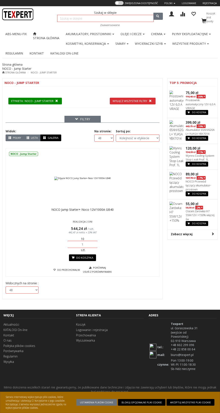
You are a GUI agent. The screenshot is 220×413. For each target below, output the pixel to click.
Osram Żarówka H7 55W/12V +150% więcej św (200, 215)
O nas (7, 340)
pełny (16, 138)
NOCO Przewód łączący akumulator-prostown (198, 185)
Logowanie (189, 3)
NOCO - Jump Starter (44, 72)
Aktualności (11, 324)
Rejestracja (210, 3)
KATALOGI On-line (15, 330)
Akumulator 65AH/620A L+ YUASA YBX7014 (200, 132)
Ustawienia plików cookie (96, 402)
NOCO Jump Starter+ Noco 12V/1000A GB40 (82, 209)
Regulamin (10, 356)
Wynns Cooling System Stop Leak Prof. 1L (200, 157)
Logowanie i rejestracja (92, 330)
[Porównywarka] (182, 13)
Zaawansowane (110, 25)
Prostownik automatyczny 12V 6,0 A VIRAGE (200, 104)
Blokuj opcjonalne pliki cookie (142, 402)
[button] (170, 3)
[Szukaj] (158, 16)
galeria (52, 138)
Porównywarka (13, 351)
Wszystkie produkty (189, 44)
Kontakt (8, 335)
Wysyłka (8, 362)
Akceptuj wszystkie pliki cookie (190, 402)
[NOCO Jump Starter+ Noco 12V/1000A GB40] (82, 178)
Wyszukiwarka (85, 340)
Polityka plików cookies (19, 346)
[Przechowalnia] (193, 13)
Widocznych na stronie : (22, 283)
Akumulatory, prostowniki (89, 34)
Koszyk (81, 324)
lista (34, 138)
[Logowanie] (171, 13)
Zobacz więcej (181, 234)
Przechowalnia (86, 335)
